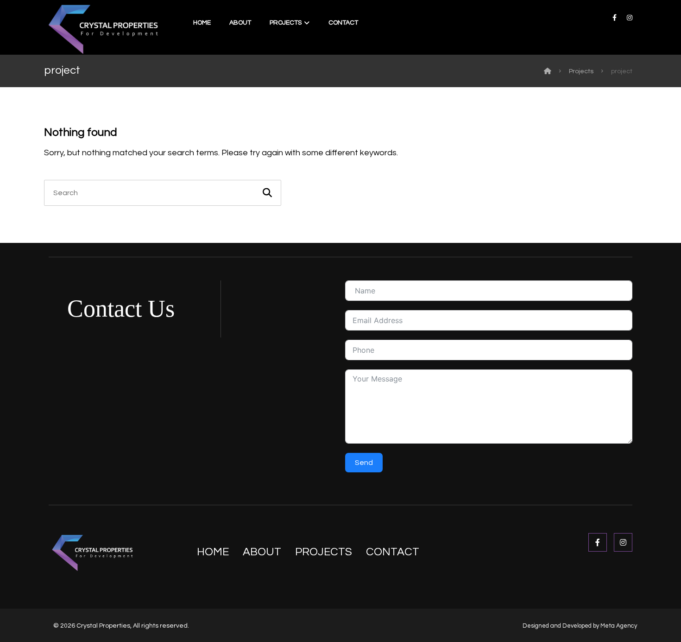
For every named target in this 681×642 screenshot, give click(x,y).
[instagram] (629, 17)
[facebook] (614, 17)
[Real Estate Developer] (102, 28)
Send (364, 462)
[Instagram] (623, 542)
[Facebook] (597, 542)
